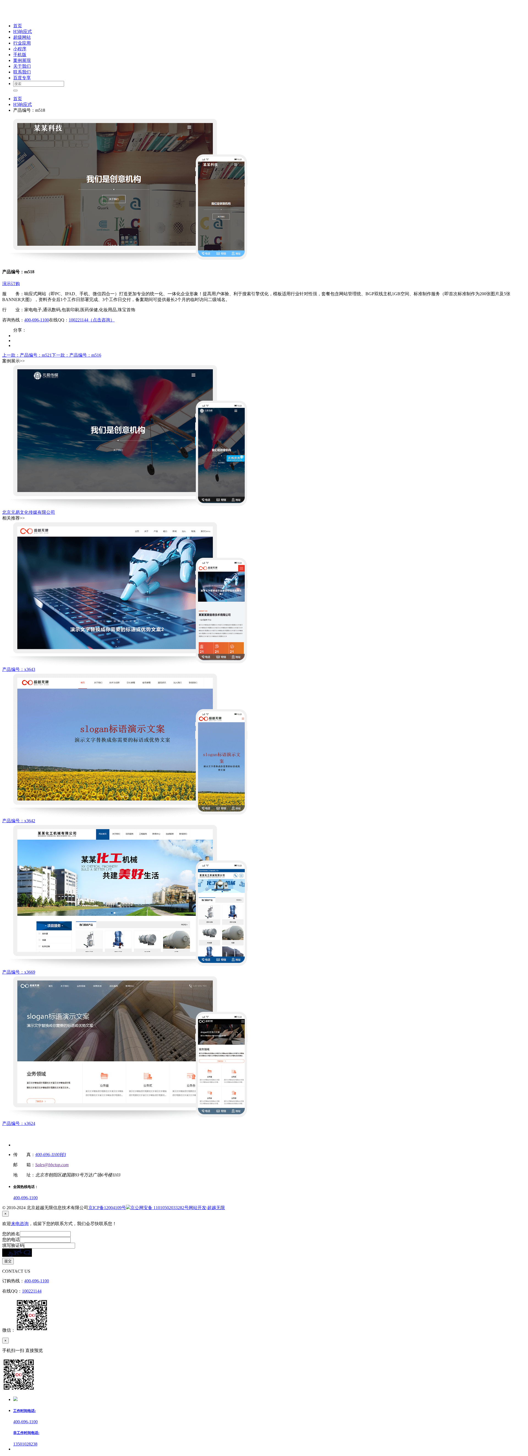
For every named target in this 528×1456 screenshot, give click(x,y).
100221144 (32, 1291)
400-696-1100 (36, 320)
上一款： (27, 355)
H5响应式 (22, 104)
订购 (15, 283)
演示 (6, 283)
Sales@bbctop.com (52, 1164)
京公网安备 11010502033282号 (159, 1207)
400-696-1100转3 (50, 1154)
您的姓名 (11, 1233)
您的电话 (11, 1239)
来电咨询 (20, 1223)
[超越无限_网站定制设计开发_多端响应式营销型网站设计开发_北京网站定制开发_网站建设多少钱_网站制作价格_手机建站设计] (39, 16)
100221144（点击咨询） (92, 320)
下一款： (76, 355)
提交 (8, 1261)
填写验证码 (13, 1245)
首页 (17, 98)
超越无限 (216, 1207)
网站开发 (197, 1207)
